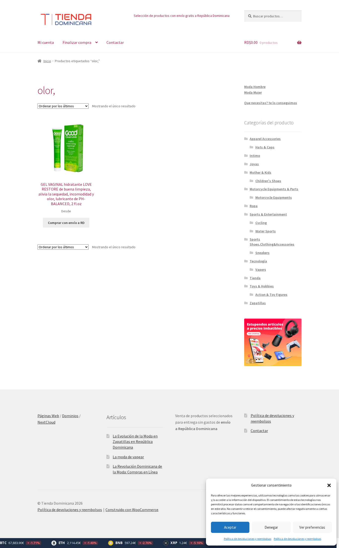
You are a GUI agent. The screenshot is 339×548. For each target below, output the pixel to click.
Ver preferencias (312, 527)
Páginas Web (48, 415)
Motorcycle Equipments (273, 197)
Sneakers (262, 252)
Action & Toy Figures (271, 294)
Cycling (261, 222)
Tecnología (258, 261)
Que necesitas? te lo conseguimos (270, 103)
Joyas (254, 164)
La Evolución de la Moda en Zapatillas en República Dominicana (135, 442)
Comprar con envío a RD (66, 222)
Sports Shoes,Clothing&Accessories (272, 242)
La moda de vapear (128, 456)
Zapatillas (258, 303)
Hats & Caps (264, 147)
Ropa (254, 206)
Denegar (271, 527)
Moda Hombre (255, 86)
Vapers (260, 269)
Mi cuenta (45, 42)
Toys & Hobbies (262, 286)
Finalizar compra (77, 42)
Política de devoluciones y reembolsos (247, 539)
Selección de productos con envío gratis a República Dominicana (182, 15)
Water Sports (265, 231)
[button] (329, 485)
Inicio (47, 61)
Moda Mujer (253, 92)
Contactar (115, 42)
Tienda (255, 278)
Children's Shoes (268, 181)
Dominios (70, 415)
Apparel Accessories (265, 139)
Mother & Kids (260, 172)
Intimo (255, 155)
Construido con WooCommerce (131, 509)
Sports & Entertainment (268, 214)
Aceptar (230, 527)
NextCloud (46, 422)
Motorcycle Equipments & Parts (274, 189)
